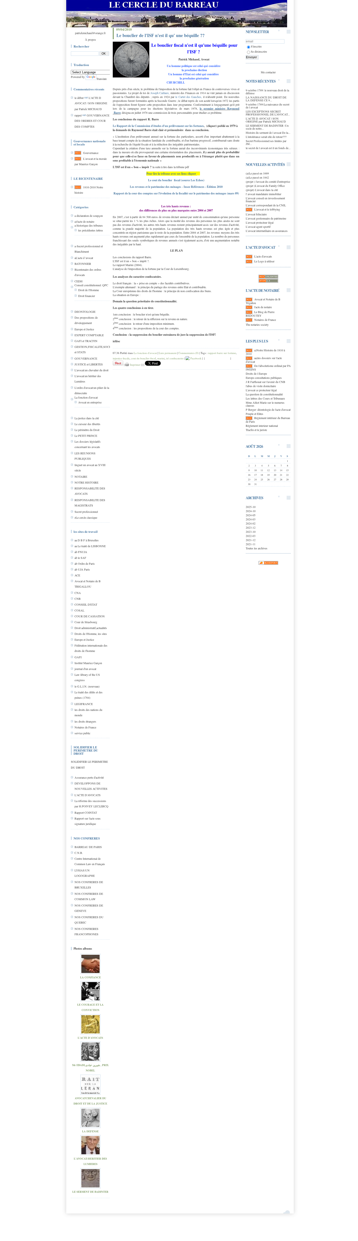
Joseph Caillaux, (160, 93)
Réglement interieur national (262, 426)
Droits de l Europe (256, 373)
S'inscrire (256, 46)
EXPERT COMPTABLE (89, 335)
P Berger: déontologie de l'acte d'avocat (268, 409)
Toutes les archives (256, 548)
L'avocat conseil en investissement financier (265, 199)
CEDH (79, 281)
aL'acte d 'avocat (84, 258)
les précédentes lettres (90, 230)
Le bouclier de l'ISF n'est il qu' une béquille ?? (160, 35)
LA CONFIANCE (90, 977)
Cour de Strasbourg (86, 622)
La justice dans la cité (87, 418)
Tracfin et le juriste (256, 430)
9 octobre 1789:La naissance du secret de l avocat (267, 105)
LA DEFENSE (90, 1131)
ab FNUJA (81, 552)
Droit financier (86, 296)
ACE (77, 575)
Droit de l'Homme (88, 290)
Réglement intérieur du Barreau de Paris (268, 419)
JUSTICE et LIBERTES (89, 364)
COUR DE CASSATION (90, 616)
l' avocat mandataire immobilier (263, 194)
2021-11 (250, 544)
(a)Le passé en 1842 (257, 177)
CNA (78, 593)
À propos (90, 39)
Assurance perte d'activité (89, 777)
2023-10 (250, 532)
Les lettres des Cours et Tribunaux (265, 398)
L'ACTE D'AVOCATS (88, 795)
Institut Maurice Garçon (88, 663)
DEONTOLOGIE (85, 312)
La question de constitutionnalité (264, 394)
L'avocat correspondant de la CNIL (266, 205)
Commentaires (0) (189, 353)
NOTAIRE (81, 476)
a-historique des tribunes (89, 225)
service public (82, 733)
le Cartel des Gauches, (188, 97)
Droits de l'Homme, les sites (91, 634)
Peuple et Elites (254, 414)
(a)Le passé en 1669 (257, 173)
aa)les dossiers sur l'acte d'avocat (264, 359)
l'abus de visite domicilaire (261, 386)
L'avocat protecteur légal (259, 222)
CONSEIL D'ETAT (86, 604)
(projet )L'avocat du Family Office (265, 186)
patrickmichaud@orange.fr (90, 33)
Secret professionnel (86, 512)
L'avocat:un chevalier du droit (91, 370)
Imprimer (135, 364)
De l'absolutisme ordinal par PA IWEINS (268, 367)
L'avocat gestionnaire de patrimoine (266, 218)
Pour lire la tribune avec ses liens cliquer (171, 174)
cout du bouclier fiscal (143, 358)
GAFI (78, 657)
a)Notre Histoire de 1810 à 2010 (265, 352)
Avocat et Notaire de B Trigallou (263, 301)
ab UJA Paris (82, 569)
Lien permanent (168, 353)
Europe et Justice (84, 329)
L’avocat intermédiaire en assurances (267, 231)
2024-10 (250, 511)
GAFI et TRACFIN (86, 341)
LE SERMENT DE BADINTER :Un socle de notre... (267, 127)
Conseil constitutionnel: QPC (91, 285)
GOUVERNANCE (86, 358)
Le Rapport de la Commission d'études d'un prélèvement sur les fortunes (158, 126)
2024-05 (250, 515)
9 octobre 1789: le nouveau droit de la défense (267, 91)
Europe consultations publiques (264, 378)
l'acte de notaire (263, 307)
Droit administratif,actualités (91, 628)
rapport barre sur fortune (222, 353)
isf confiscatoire (175, 358)
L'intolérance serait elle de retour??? (266, 137)
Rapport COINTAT (86, 812)
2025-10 (250, 507)
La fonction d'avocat (86, 397)
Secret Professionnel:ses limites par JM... (266, 142)
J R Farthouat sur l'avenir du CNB (265, 382)
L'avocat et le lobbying (267, 209)
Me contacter (268, 72)
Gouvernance (90, 153)
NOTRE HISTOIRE (86, 482)
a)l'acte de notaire (84, 221)
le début (79, 98)
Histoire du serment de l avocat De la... (268, 132)
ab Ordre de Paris (85, 563)
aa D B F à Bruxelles (87, 540)
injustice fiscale (121, 358)
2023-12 (250, 527)
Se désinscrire (259, 51)
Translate (101, 79)
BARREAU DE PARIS (88, 847)
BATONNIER (83, 264)
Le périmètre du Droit (87, 430)
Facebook (195, 358)
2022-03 (250, 536)
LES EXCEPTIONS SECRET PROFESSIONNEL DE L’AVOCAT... (268, 112)
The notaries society (257, 324)
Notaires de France (85, 727)
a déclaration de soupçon (89, 216)
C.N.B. (79, 853)
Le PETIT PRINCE (86, 436)
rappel (78, 115)
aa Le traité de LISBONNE (90, 546)
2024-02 (250, 523)
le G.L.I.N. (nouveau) (87, 686)
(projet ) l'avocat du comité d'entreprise (268, 181)
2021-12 (250, 540)
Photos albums (83, 948)
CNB (78, 599)
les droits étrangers (85, 721)
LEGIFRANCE (84, 704)
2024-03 (250, 519)
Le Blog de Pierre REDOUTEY (260, 313)
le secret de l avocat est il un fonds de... (268, 148)
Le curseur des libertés (87, 424)
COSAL (79, 610)
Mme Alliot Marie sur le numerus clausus (265, 404)
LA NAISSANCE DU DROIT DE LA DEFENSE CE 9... (266, 98)
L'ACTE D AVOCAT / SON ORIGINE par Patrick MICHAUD (91, 103)
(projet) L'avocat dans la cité (262, 190)
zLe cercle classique (86, 517)
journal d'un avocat (85, 669)
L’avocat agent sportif (258, 227)
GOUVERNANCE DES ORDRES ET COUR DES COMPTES (92, 120)
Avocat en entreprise (90, 402)
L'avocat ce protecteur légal (261, 390)
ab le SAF (80, 558)
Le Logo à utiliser (264, 261)
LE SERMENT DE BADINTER (90, 1192)
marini (161, 358)
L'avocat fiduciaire (256, 214)
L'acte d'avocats (263, 256)
